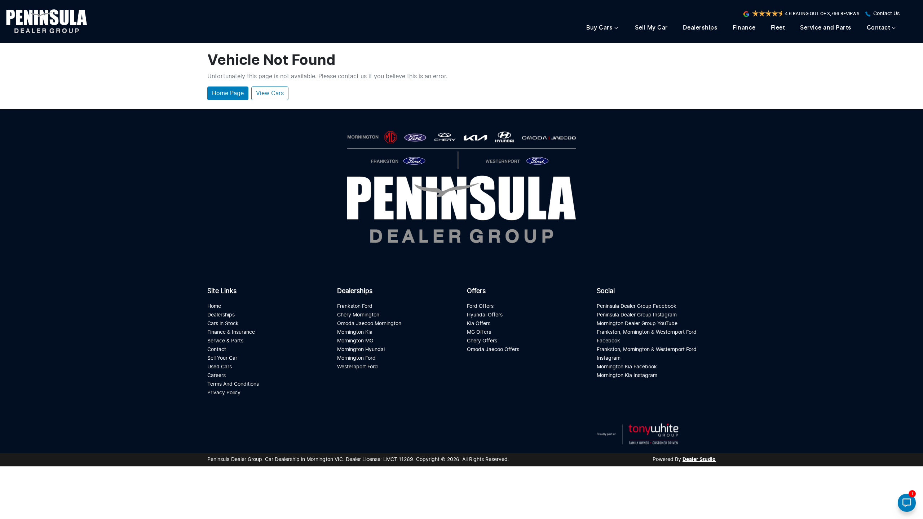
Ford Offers (480, 306)
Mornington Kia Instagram (627, 375)
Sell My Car (651, 28)
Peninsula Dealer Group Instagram (637, 315)
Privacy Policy (223, 392)
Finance (744, 28)
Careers (216, 375)
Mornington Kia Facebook (627, 366)
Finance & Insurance (231, 332)
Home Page (228, 93)
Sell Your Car (222, 358)
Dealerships (700, 28)
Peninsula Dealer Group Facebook (636, 306)
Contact (879, 28)
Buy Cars (599, 28)
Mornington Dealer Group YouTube (637, 323)
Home (214, 306)
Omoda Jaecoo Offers (493, 349)
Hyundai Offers (485, 315)
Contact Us (886, 13)
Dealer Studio (699, 459)
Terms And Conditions (233, 384)
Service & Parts (225, 340)
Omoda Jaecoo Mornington (369, 323)
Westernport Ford (357, 366)
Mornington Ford (356, 358)
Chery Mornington (358, 315)
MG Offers (479, 332)
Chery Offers (482, 340)
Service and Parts (826, 28)
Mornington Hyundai (361, 349)
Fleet (778, 28)
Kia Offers (478, 323)
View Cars (270, 93)
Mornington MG (355, 340)
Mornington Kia (354, 332)
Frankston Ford (354, 306)
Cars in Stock (223, 323)
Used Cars (219, 366)
